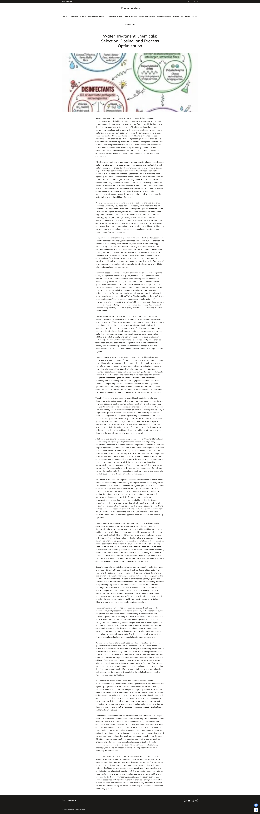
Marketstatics (130, 8)
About (63, 1)
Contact (69, 1)
